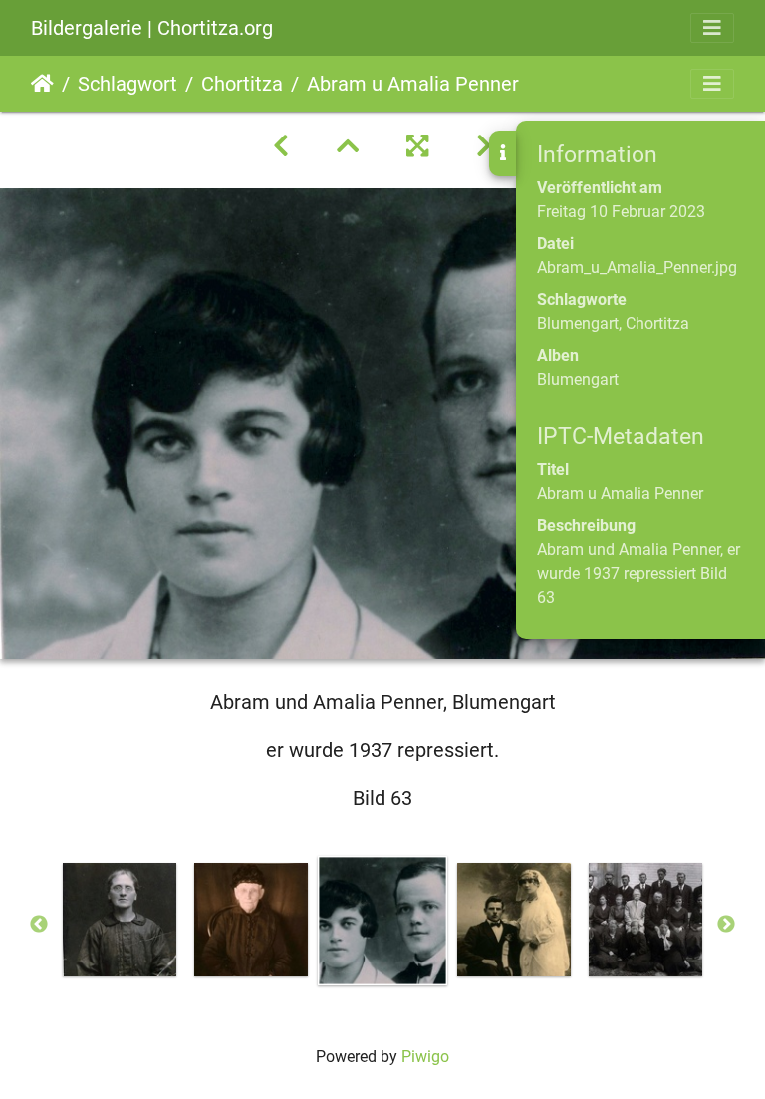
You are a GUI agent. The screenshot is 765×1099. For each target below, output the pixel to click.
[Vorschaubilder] (347, 146)
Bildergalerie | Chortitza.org (152, 28)
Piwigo (425, 1056)
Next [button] (726, 925)
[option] (119, 919)
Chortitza (242, 84)
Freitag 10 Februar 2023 (621, 211)
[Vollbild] (417, 146)
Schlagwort (127, 84)
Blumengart (578, 323)
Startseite (42, 84)
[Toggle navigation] (712, 28)
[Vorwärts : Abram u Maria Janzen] (484, 146)
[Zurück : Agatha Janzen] (281, 146)
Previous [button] (39, 925)
